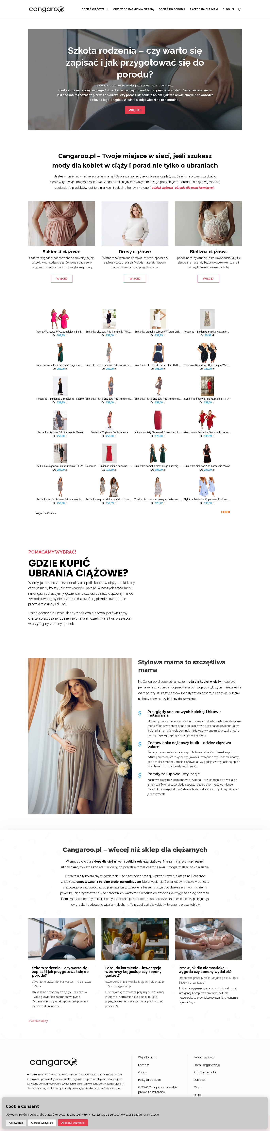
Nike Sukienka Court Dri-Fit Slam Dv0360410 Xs (158, 365)
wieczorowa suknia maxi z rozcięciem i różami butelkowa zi (60, 365)
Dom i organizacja (119, 986)
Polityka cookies (149, 1080)
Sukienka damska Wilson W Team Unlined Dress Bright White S (158, 331)
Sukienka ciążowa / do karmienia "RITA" (207, 398)
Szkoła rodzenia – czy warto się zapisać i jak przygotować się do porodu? (135, 62)
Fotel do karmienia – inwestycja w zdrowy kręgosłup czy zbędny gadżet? (133, 971)
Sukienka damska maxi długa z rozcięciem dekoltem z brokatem (158, 466)
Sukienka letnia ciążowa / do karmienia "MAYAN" (109, 398)
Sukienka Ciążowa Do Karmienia (109, 432)
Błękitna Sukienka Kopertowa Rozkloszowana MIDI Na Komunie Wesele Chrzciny (207, 499)
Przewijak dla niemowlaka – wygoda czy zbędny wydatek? (205, 970)
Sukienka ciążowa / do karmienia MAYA (60, 432)
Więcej (135, 110)
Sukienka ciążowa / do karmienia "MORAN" (109, 331)
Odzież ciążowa (93, 9)
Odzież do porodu (172, 9)
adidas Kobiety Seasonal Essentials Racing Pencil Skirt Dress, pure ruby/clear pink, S (158, 432)
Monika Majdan (126, 85)
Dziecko (199, 1080)
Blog (226, 9)
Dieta (197, 1095)
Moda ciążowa (204, 1057)
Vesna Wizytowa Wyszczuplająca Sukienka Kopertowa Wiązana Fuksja (60, 331)
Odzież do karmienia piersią (133, 9)
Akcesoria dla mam (204, 9)
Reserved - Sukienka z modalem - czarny (60, 398)
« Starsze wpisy (38, 1021)
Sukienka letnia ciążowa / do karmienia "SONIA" (109, 365)
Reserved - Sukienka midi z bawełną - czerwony (109, 466)
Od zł (60, 335)
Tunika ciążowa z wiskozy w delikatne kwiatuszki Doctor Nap (158, 499)
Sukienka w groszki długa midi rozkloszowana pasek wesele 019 (109, 499)
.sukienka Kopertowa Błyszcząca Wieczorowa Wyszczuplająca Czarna (207, 365)
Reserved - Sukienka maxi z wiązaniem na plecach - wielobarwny (207, 331)
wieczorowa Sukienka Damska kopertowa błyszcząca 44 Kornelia (207, 432)
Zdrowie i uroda (205, 1072)
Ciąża (154, 85)
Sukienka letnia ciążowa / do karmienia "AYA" (158, 398)
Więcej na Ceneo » (46, 513)
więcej (61, 278)
